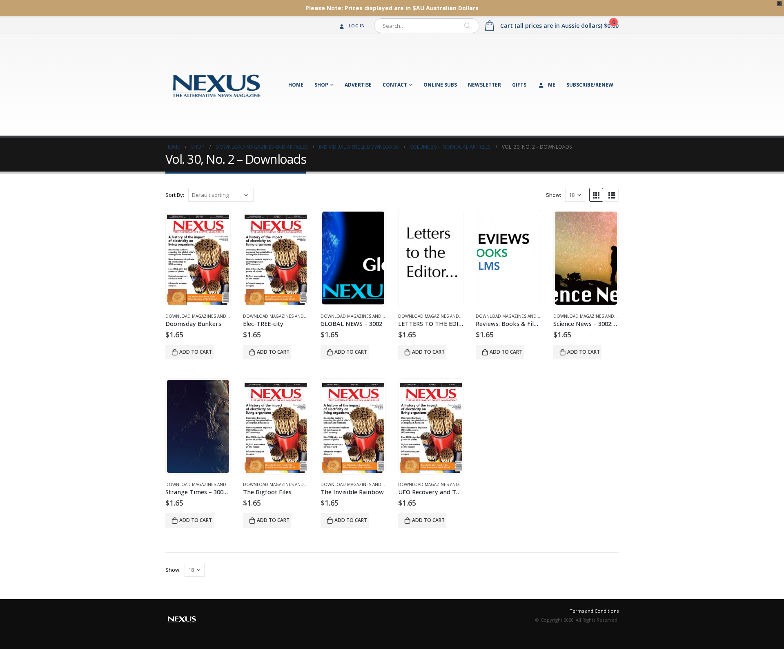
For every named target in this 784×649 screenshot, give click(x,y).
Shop (321, 84)
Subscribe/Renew (589, 84)
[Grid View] (596, 195)
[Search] (467, 26)
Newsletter (484, 84)
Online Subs (440, 84)
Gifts (519, 84)
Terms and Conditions (594, 611)
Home (295, 84)
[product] (198, 258)
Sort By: (174, 194)
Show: (553, 194)
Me (551, 84)
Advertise (358, 84)
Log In (357, 25)
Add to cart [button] (195, 351)
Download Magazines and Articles (205, 316)
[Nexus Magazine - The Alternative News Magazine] (216, 84)
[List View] (612, 195)
